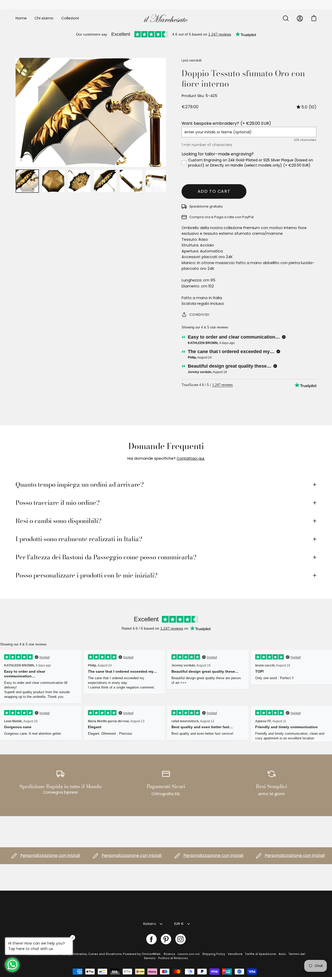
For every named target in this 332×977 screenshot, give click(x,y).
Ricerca (169, 954)
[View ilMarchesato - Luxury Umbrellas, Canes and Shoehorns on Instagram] (180, 939)
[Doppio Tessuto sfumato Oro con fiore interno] (27, 181)
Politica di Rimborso (173, 958)
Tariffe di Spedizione (260, 954)
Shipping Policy (213, 954)
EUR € (179, 923)
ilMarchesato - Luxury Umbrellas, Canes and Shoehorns (80, 954)
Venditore (235, 954)
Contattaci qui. (191, 458)
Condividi (199, 314)
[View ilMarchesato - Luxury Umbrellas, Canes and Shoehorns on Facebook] (151, 939)
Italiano (149, 923)
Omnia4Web (151, 954)
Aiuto (282, 954)
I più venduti (192, 60)
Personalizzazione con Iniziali (37, 856)
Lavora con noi (189, 954)
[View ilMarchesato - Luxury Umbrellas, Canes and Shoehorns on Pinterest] (166, 939)
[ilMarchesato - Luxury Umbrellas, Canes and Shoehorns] (166, 18)
